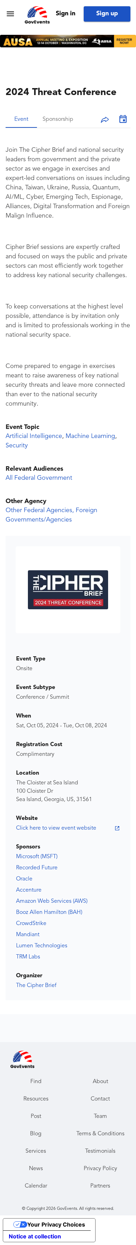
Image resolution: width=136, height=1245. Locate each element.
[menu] (10, 14)
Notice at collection (35, 1236)
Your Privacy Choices (56, 1224)
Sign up (107, 13)
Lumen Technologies (41, 946)
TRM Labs (28, 957)
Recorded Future (37, 868)
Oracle (24, 879)
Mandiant (27, 935)
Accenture (28, 890)
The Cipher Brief (36, 985)
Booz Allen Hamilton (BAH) (49, 912)
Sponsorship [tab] (58, 119)
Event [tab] (21, 119)
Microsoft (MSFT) (37, 857)
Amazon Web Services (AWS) (52, 901)
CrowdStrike (31, 923)
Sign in (65, 13)
